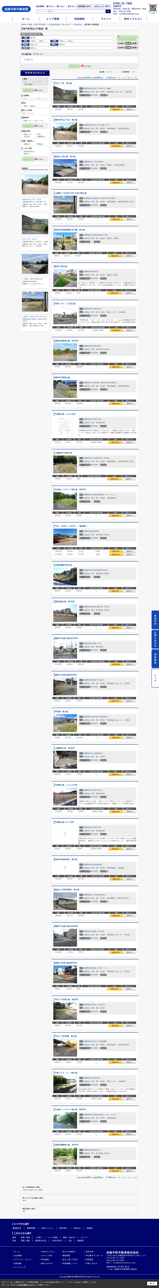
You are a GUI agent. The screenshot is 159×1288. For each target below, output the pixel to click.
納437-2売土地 (61, 266)
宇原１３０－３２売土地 (65, 304)
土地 (70, 1240)
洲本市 (90, 88)
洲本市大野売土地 (62, 377)
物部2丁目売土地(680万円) (66, 963)
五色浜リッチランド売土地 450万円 (70, 489)
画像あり (27, 144)
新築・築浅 (25, 1237)
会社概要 (18, 1255)
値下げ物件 (29, 84)
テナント (106, 19)
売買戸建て (63, 1228)
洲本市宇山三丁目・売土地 (66, 120)
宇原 (94, 309)
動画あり (41, 144)
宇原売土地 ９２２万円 (64, 822)
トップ (155, 678)
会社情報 (40, 6)
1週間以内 (41, 136)
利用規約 (18, 1263)
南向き (27, 154)
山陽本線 (86, 92)
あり (36, 121)
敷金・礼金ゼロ (69, 1237)
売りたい (72, 6)
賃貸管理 (66, 1255)
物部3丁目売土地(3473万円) (66, 638)
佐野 (94, 346)
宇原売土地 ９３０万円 (65, 414)
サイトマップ (20, 1267)
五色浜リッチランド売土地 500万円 (70, 1109)
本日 (39, 134)
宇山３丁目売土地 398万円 (66, 999)
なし (42, 121)
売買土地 (77, 1228)
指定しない (28, 121)
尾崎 (94, 1150)
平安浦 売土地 (61, 712)
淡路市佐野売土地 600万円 (66, 341)
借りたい (50, 6)
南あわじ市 (92, 162)
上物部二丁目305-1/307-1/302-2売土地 (70, 193)
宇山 (94, 88)
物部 (94, 643)
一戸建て (38, 1237)
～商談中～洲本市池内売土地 (32, 279)
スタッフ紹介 (47, 1255)
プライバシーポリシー (23, 1259)
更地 (25, 106)
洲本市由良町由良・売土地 (66, 859)
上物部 (95, 198)
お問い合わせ (155, 639)
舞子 (30, 59)
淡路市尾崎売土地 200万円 (66, 1145)
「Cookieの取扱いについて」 (26, 1285)
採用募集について (70, 1263)
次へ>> (130, 78)
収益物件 (89, 1228)
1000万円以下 (57, 1240)
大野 (94, 383)
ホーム (26, 19)
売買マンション (47, 1228)
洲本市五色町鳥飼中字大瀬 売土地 (70, 230)
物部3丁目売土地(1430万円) (66, 926)
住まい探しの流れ (70, 1259)
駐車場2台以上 (41, 1240)
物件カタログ (47, 1263)
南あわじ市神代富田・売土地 (67, 890)
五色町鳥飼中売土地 (63, 565)
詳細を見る (116, 109)
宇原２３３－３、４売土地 (66, 1073)
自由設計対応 (30, 151)
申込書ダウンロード (94, 1255)
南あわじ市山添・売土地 (65, 157)
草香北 (95, 607)
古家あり (33, 106)
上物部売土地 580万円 (65, 748)
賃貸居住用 (16, 1228)
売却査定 (155, 658)
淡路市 (90, 346)
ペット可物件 (52, 1237)
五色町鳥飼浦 (98, 495)
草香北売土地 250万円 (65, 602)
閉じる (152, 1283)
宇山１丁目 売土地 (63, 83)
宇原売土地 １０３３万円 (66, 785)
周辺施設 (45, 1259)
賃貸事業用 (31, 1228)
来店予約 (155, 620)
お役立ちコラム (48, 1251)
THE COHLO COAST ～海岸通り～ (72, 526)
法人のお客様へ (69, 1251)
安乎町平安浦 (98, 717)
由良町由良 (97, 864)
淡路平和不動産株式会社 (122, 1252)
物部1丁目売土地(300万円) (66, 675)
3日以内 (27, 136)
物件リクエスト (133, 19)
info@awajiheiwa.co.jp (129, 13)
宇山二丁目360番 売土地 (66, 1036)
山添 (97, 162)
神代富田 (99, 895)
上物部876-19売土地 (63, 453)
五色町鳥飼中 (98, 235)
